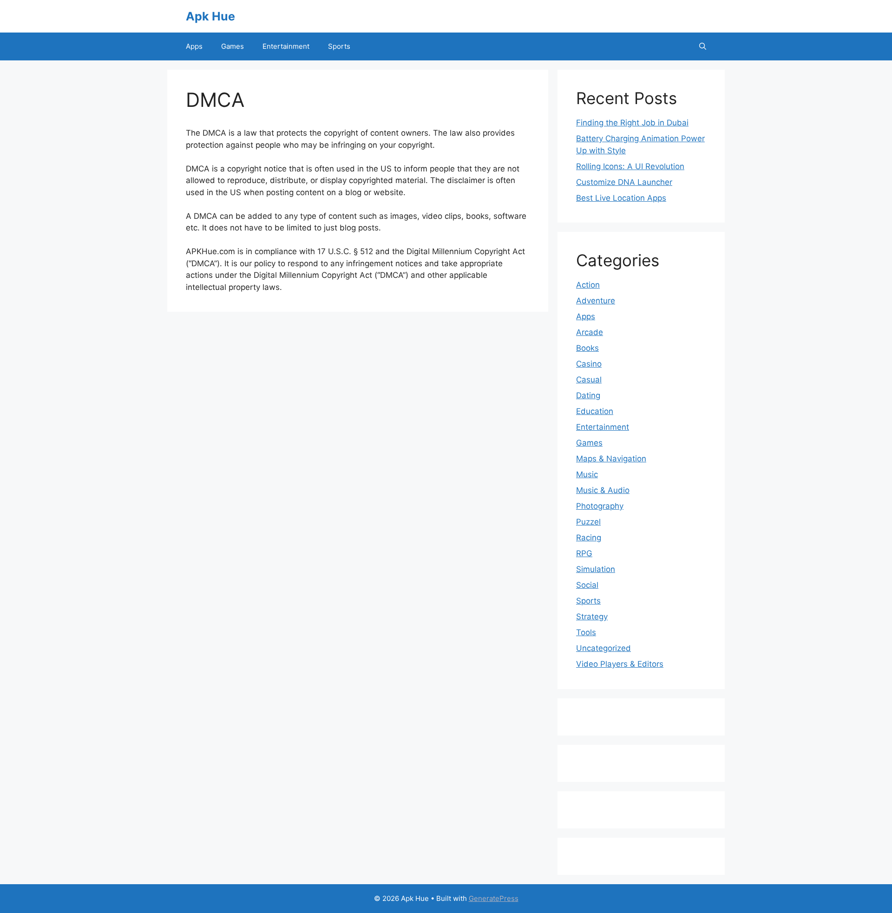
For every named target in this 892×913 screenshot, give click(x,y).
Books (587, 348)
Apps (194, 46)
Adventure (595, 300)
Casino (589, 363)
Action (588, 284)
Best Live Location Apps (621, 198)
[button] (702, 46)
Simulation (595, 569)
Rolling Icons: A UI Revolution (630, 166)
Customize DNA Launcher (624, 182)
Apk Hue (210, 16)
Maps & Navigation (611, 458)
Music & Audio (603, 490)
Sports (339, 46)
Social (587, 585)
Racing (588, 537)
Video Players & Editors (619, 664)
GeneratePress (493, 898)
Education (594, 411)
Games (232, 46)
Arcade (589, 332)
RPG (584, 553)
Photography (599, 506)
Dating (588, 395)
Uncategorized (603, 648)
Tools (586, 632)
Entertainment (285, 46)
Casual (589, 379)
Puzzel (588, 521)
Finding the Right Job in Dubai (632, 122)
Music (587, 474)
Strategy (592, 616)
